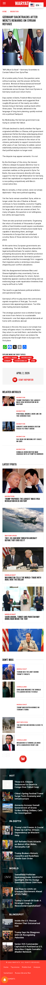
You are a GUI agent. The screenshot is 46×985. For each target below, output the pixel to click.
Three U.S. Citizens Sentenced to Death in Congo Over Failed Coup (27, 784)
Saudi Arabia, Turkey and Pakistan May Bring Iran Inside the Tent (22, 617)
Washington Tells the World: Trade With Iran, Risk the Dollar (23, 578)
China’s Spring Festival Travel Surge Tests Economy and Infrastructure (29, 796)
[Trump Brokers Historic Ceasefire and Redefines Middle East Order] (7, 856)
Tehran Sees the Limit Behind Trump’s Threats (28, 672)
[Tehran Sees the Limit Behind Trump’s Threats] (8, 672)
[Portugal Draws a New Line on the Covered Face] (8, 414)
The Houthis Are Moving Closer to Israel (30, 726)
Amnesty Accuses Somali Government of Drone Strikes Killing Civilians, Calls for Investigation (28, 809)
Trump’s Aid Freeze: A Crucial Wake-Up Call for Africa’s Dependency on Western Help (29, 831)
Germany (7, 360)
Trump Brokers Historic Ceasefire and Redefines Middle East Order (27, 856)
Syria (33, 360)
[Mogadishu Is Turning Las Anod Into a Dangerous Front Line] (8, 743)
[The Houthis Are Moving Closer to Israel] (8, 725)
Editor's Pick (11, 535)
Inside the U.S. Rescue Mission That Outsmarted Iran (27, 923)
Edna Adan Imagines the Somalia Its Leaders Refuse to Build (29, 690)
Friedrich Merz (26, 357)
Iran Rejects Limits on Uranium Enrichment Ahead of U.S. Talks (28, 891)
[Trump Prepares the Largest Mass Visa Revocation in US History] (8, 401)
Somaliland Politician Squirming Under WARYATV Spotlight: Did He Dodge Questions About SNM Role (29, 878)
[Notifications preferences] (4, 979)
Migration (14, 11)
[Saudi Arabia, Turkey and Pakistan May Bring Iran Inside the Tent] (23, 599)
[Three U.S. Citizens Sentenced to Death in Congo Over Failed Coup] (7, 784)
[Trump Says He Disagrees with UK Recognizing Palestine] (7, 935)
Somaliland (22, 687)
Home (4, 11)
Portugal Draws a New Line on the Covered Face (28, 414)
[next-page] (7, 755)
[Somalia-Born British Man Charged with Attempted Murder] (8, 452)
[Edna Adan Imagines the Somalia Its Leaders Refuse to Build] (8, 690)
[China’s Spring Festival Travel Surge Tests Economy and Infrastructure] (7, 796)
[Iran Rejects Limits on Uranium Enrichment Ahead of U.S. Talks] (7, 891)
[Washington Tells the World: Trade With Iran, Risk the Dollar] (23, 559)
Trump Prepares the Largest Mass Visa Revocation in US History (28, 402)
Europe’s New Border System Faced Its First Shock (28, 427)
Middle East (10, 575)
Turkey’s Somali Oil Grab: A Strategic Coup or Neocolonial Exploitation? (28, 903)
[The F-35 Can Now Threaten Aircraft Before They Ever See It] (23, 520)
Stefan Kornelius (21, 360)
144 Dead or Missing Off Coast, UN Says (29, 440)
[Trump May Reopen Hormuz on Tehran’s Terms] (8, 707)
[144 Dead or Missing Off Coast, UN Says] (8, 439)
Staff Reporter (26, 379)
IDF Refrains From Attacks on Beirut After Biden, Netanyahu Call (28, 844)
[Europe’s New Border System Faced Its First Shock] (8, 426)
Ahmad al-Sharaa (10, 357)
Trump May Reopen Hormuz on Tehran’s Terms (28, 708)
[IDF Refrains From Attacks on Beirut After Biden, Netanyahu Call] (7, 844)
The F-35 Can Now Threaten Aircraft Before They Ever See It (21, 539)
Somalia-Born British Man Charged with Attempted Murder (29, 453)
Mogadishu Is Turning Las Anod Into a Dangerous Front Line (28, 743)
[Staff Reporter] (15, 379)
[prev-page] (4, 755)
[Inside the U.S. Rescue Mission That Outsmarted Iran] (7, 923)
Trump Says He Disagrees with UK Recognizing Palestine (27, 935)
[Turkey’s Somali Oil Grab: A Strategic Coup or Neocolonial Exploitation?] (7, 903)
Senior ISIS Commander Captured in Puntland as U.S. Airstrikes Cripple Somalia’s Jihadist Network (28, 948)
